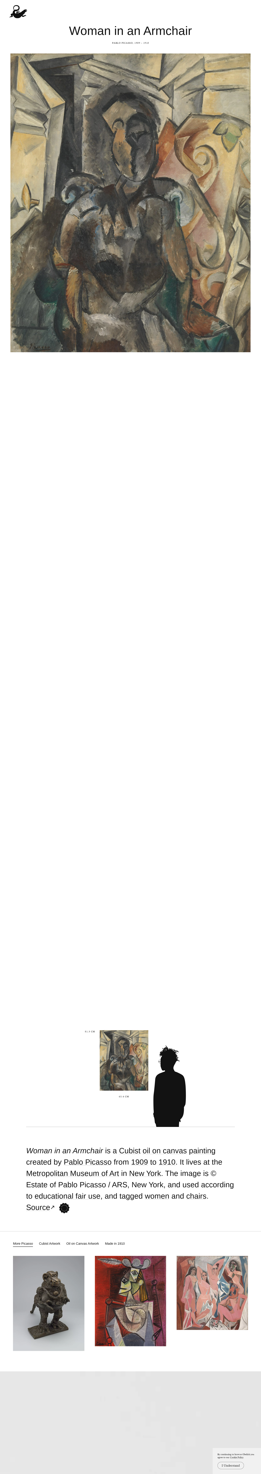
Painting (202, 1150)
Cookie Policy (236, 1457)
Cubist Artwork (49, 1243)
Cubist (129, 1150)
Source (38, 1207)
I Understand (231, 1465)
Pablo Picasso (122, 43)
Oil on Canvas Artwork (82, 1243)
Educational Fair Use (67, 1196)
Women (157, 1196)
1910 (167, 1162)
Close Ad (240, 891)
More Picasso (23, 1243)
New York (145, 1173)
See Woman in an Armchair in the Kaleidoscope (64, 1208)
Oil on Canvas (165, 1150)
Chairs (196, 1196)
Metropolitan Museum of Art (72, 1173)
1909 (139, 1162)
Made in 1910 (115, 1243)
